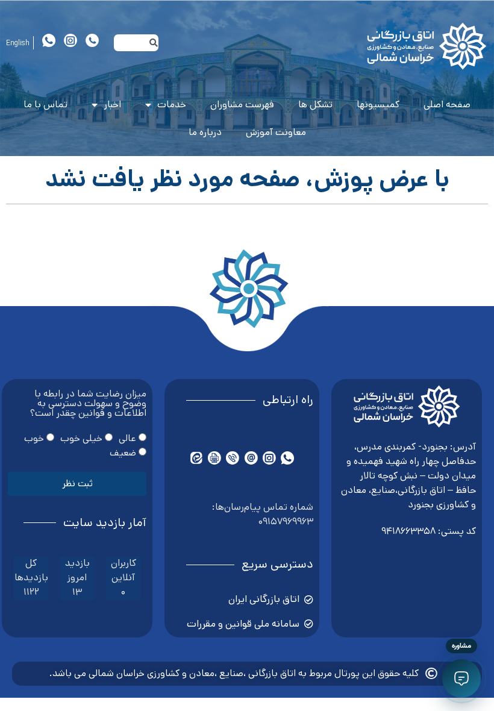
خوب (34, 438)
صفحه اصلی (447, 104)
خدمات (171, 104)
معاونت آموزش (276, 132)
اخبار (112, 104)
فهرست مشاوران (242, 104)
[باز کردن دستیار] (461, 678)
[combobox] (136, 42)
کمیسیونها (378, 104)
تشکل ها (315, 104)
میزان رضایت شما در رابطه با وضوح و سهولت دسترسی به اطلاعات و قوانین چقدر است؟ (88, 404)
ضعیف (123, 453)
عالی (127, 438)
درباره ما (205, 132)
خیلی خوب (81, 438)
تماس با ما (45, 104)
